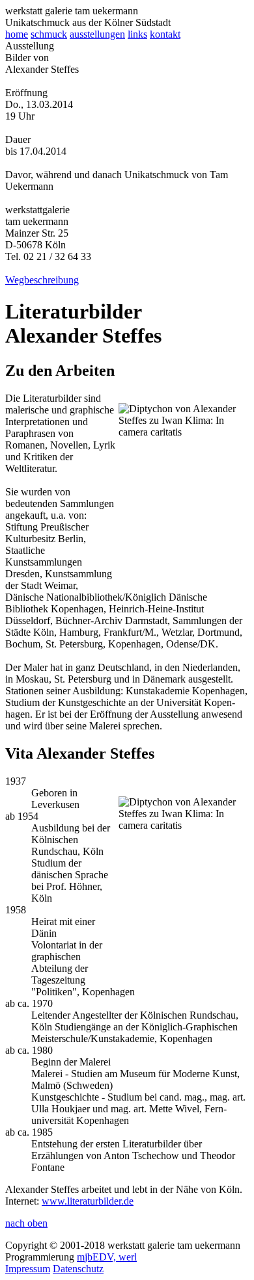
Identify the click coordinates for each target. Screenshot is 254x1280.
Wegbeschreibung (42, 279)
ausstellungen (97, 34)
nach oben (26, 1223)
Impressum (27, 1268)
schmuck (49, 34)
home (16, 34)
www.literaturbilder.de (88, 1201)
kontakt (165, 34)
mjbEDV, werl (107, 1256)
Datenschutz (78, 1268)
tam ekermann (71, 10)
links (137, 34)
